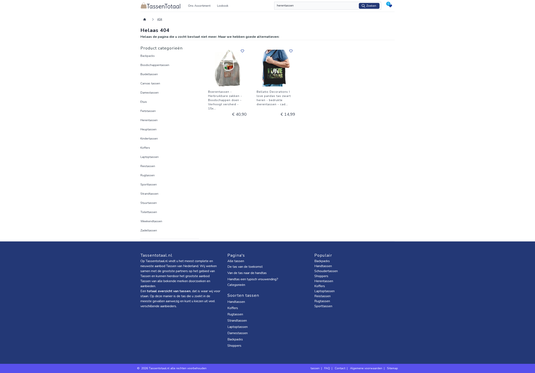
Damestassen (149, 93)
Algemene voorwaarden (366, 368)
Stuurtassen (148, 203)
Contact (340, 368)
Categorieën (236, 285)
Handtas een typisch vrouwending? (252, 279)
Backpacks (147, 56)
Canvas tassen (150, 83)
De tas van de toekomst (245, 266)
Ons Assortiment (199, 6)
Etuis (143, 102)
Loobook (222, 6)
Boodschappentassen (154, 65)
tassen (315, 368)
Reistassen (147, 166)
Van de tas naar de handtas (247, 273)
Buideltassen (149, 74)
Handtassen (236, 301)
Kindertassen (149, 139)
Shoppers (234, 345)
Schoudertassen (326, 271)
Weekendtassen (151, 221)
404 (159, 19)
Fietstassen (148, 111)
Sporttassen (148, 184)
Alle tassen (235, 261)
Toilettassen (148, 212)
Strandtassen (149, 194)
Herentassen (149, 120)
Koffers (145, 148)
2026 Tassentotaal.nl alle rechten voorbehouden (174, 368)
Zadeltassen (148, 230)
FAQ (327, 368)
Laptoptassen (149, 157)
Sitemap (392, 368)
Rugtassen (147, 175)
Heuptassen (148, 129)
